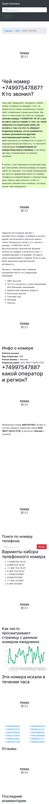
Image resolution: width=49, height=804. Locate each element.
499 (17, 30)
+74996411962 (12, 738)
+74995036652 (12, 726)
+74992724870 (12, 735)
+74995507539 (12, 742)
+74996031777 (36, 738)
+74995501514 (12, 729)
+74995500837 (12, 732)
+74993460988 (37, 735)
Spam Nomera (10, 3)
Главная (8, 30)
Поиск (7, 15)
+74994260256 (37, 726)
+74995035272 (36, 729)
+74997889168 (36, 732)
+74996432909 (37, 742)
